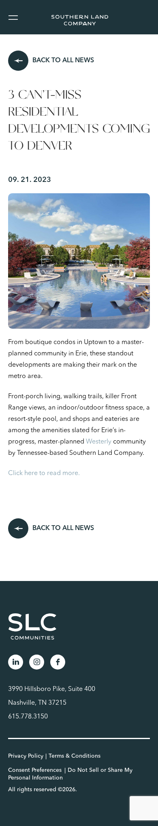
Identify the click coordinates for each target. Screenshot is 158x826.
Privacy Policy (25, 756)
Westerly (98, 442)
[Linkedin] (15, 662)
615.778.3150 (28, 717)
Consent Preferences (35, 770)
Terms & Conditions (74, 756)
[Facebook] (57, 662)
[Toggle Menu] (12, 17)
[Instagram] (36, 662)
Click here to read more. (44, 473)
